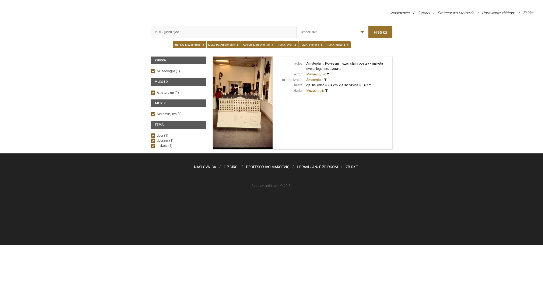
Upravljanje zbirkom (498, 13)
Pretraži (380, 32)
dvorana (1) (165, 141)
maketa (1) (164, 146)
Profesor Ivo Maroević (456, 13)
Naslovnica (400, 13)
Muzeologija (315, 91)
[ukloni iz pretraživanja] (328, 74)
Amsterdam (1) (168, 93)
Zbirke (528, 13)
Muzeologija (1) (168, 71)
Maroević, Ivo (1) (169, 114)
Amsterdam (314, 80)
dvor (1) (162, 135)
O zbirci (423, 13)
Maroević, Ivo (316, 74)
